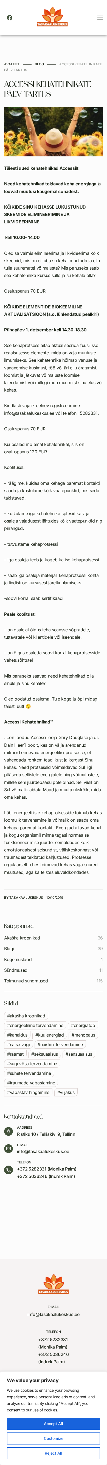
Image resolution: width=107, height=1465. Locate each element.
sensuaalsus (80, 1054)
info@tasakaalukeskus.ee (43, 1151)
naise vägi (20, 1044)
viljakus (67, 1092)
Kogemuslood (18, 959)
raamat (17, 1054)
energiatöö (84, 1025)
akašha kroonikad (27, 1016)
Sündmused (15, 970)
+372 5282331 (31, 1169)
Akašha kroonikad (22, 938)
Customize (53, 1438)
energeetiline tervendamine (36, 1025)
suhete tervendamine (30, 1073)
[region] (53, 1418)
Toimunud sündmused (26, 981)
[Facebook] (9, 17)
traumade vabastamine (32, 1082)
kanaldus (18, 1035)
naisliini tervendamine (61, 1044)
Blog (39, 64)
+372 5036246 (32, 1176)
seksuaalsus (46, 1054)
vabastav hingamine (29, 1092)
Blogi (9, 948)
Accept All (53, 1423)
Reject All (53, 1453)
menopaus (84, 1035)
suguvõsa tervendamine (33, 1063)
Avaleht (11, 64)
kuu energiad (51, 1035)
